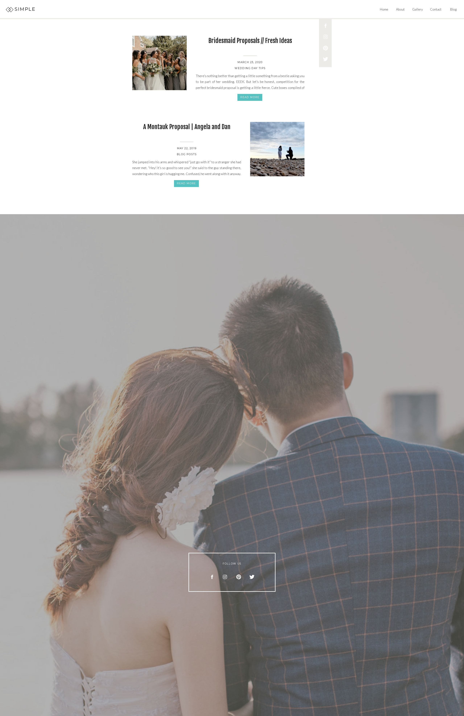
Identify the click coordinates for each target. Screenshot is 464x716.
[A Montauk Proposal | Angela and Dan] (277, 149)
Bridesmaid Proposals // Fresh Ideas (250, 40)
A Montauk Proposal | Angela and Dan (186, 127)
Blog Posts (187, 154)
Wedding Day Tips (250, 68)
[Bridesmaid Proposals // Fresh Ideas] (159, 63)
